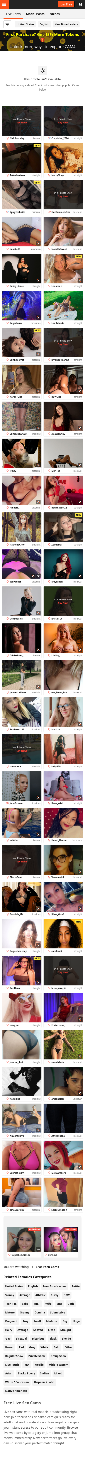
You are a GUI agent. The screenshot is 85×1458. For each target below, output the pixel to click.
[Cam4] (23, 4)
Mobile (39, 1365)
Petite (76, 1286)
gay (7, 1338)
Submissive (57, 1312)
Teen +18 (11, 1304)
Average (24, 1295)
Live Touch (12, 1365)
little (51, 1330)
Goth (71, 1304)
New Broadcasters (66, 24)
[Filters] (7, 24)
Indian (44, 1373)
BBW (67, 1295)
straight (65, 1330)
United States (25, 24)
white (44, 1347)
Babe (25, 1304)
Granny (24, 1312)
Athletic (40, 1295)
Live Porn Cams (47, 1267)
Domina (40, 1312)
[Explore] (4, 4)
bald (57, 1347)
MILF (37, 1304)
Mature (10, 1312)
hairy (8, 1330)
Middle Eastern (58, 1365)
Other (68, 1347)
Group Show (58, 1356)
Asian (8, 1373)
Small (37, 1321)
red (21, 1347)
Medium (51, 1321)
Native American (16, 1391)
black (52, 1338)
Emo (59, 1304)
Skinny (9, 1295)
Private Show (36, 1356)
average (22, 1330)
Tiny (25, 1321)
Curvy (54, 1295)
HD (27, 1365)
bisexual (21, 1338)
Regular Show (14, 1356)
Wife (48, 1304)
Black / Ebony (26, 1373)
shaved (38, 1330)
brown (9, 1347)
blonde (66, 1338)
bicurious (38, 1338)
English (44, 24)
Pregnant (11, 1321)
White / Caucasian (17, 1382)
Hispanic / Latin (44, 1382)
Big (65, 1321)
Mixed (58, 1373)
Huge (76, 1321)
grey (32, 1347)
